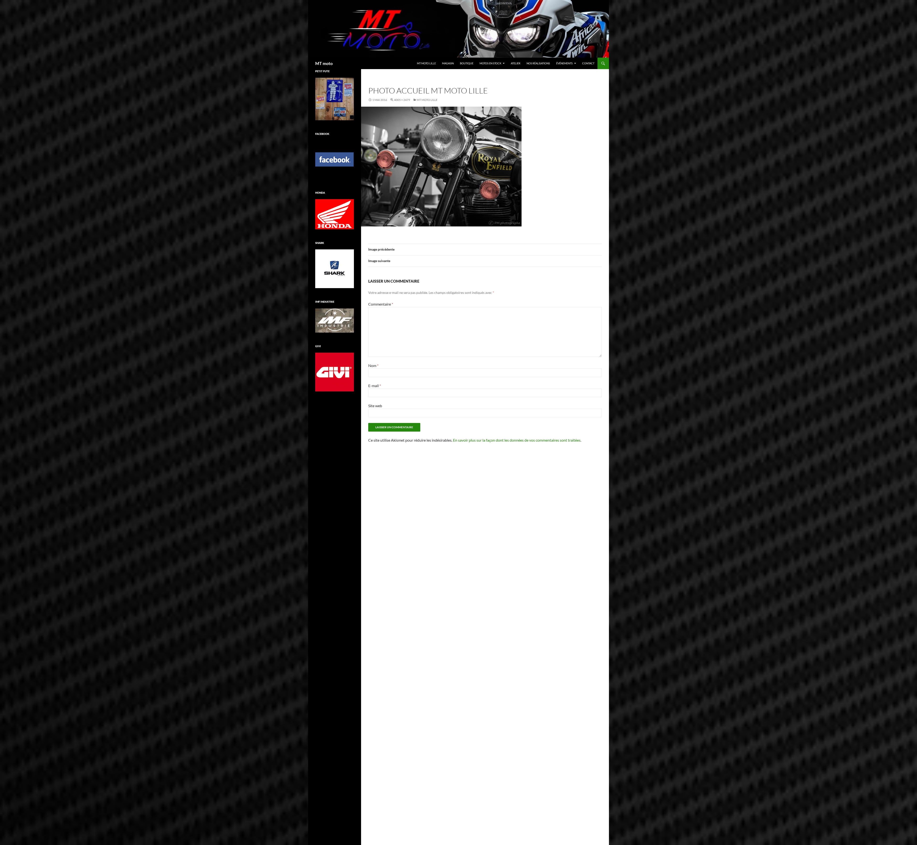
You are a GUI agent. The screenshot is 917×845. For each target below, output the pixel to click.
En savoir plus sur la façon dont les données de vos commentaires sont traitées (517, 440)
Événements (564, 63)
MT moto (324, 63)
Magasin (448, 63)
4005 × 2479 (402, 100)
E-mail (374, 385)
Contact (588, 63)
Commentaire (380, 304)
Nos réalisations (538, 63)
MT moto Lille (426, 63)
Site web (375, 405)
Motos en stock (490, 63)
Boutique (466, 63)
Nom (373, 365)
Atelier (515, 63)
